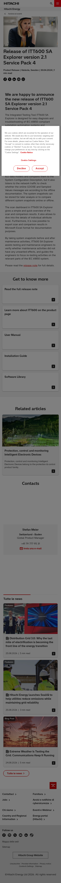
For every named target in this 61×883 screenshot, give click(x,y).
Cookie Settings (28, 160)
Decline (21, 168)
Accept (40, 168)
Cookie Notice (26, 152)
